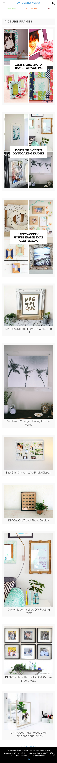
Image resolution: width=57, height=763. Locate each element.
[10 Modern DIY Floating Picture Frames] (28, 187)
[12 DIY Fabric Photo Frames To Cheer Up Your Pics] (28, 102)
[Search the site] (53, 3)
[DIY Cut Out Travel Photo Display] (28, 517)
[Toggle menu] (3, 3)
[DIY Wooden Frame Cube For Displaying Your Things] (28, 729)
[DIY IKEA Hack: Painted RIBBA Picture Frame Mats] (28, 674)
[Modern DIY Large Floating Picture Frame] (28, 418)
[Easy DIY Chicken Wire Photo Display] (28, 469)
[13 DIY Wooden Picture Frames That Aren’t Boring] (28, 273)
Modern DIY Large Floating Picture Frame (28, 422)
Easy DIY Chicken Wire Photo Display (28, 472)
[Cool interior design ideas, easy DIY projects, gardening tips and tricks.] (28, 4)
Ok (28, 759)
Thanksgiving (31, 8)
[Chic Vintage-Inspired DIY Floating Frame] (28, 606)
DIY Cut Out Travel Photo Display (28, 520)
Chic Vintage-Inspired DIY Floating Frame (28, 611)
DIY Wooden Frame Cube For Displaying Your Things (28, 734)
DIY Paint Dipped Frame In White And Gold (28, 330)
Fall (48, 8)
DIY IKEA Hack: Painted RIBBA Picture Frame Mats (28, 679)
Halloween (11, 8)
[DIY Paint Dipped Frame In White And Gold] (28, 326)
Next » (33, 747)
